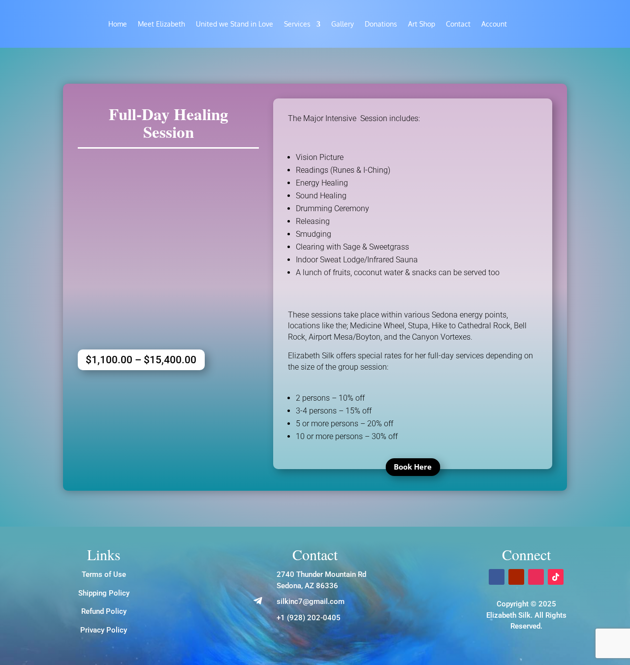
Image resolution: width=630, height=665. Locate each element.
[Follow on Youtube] (516, 577)
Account (494, 24)
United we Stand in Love (234, 24)
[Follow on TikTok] (556, 577)
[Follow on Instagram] (536, 577)
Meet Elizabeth (161, 24)
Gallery (342, 24)
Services (297, 24)
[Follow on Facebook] (496, 577)
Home (117, 24)
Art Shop (421, 24)
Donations (381, 24)
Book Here (413, 467)
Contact (458, 24)
